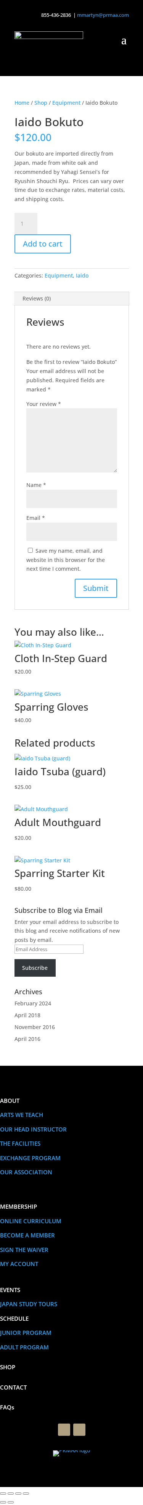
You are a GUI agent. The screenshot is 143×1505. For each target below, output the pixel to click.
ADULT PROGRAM (24, 1347)
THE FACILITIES (20, 1143)
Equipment (66, 102)
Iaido (82, 275)
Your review (43, 404)
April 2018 (27, 1015)
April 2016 (27, 1038)
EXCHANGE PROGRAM (30, 1158)
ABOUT (9, 1100)
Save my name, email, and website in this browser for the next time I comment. (65, 560)
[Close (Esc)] (26, 1493)
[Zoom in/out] (3, 1493)
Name (36, 485)
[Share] (18, 1493)
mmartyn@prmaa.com (103, 14)
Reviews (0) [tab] (36, 298)
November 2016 (34, 1027)
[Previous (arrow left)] (3, 1502)
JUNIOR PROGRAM (25, 1332)
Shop (40, 102)
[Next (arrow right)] (11, 1502)
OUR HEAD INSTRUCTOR (33, 1129)
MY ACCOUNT (19, 1264)
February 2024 (32, 1003)
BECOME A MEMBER (27, 1235)
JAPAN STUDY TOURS (28, 1304)
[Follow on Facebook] (64, 1430)
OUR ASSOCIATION (26, 1172)
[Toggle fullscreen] (11, 1493)
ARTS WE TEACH (21, 1115)
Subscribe (35, 967)
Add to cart (43, 244)
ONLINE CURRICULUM (30, 1221)
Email (35, 517)
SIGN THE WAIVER (24, 1249)
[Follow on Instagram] (79, 1430)
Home (21, 102)
